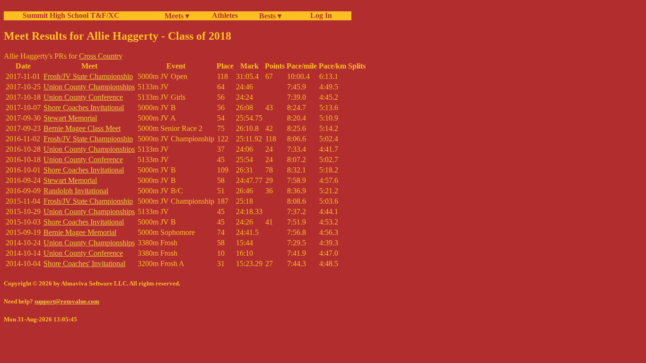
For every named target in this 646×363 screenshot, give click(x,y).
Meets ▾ (177, 16)
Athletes (225, 15)
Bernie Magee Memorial (80, 232)
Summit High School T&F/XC (71, 15)
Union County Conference (83, 97)
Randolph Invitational (76, 191)
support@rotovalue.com (67, 301)
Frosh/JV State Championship (88, 76)
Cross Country (100, 56)
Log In (319, 15)
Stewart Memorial (70, 118)
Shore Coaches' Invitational (84, 263)
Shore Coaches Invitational (84, 108)
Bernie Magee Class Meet (82, 128)
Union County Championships (89, 87)
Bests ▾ (270, 16)
